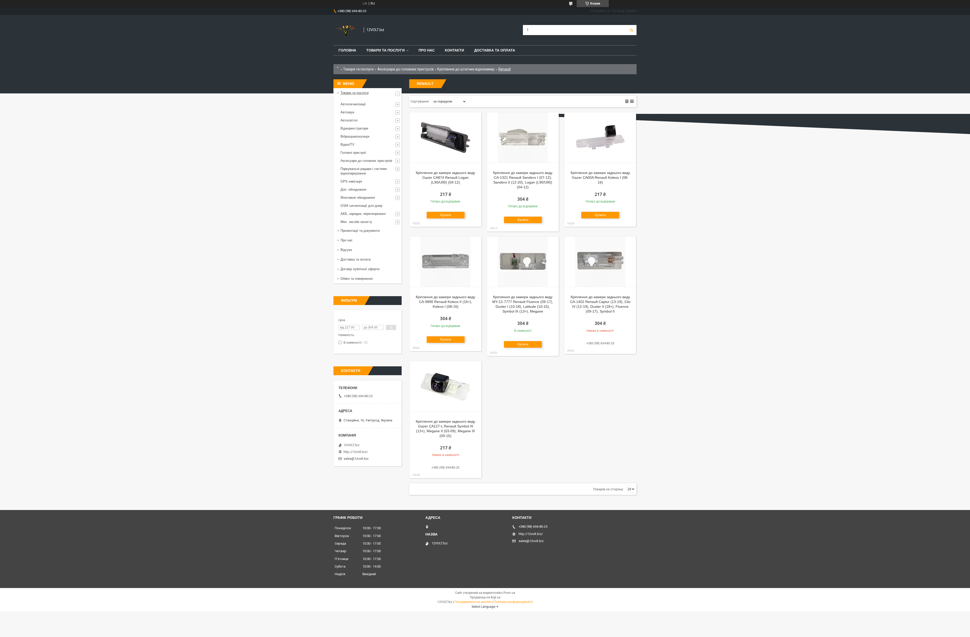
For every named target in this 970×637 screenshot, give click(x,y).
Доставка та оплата (494, 50)
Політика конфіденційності (513, 602)
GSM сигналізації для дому (362, 206)
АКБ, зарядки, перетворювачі (363, 214)
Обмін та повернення (357, 279)
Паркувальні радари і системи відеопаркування (364, 171)
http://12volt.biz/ (356, 452)
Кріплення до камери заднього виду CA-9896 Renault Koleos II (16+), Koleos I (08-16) (445, 302)
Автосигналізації (353, 104)
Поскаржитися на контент (473, 602)
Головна (347, 50)
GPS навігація (351, 181)
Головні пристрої (353, 153)
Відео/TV (347, 144)
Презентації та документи (360, 231)
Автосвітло (349, 120)
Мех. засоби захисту (356, 222)
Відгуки (346, 250)
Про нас (427, 50)
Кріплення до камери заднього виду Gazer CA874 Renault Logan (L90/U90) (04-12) (445, 177)
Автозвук (347, 112)
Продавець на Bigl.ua (485, 597)
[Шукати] (631, 30)
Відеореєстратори (354, 128)
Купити (445, 215)
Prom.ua (509, 593)
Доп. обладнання (353, 189)
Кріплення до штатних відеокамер (466, 69)
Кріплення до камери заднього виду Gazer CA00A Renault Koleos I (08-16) (600, 177)
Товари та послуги (385, 50)
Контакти (454, 50)
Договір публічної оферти (360, 269)
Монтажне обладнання (358, 197)
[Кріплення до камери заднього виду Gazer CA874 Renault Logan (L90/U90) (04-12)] (445, 137)
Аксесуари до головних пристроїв (405, 69)
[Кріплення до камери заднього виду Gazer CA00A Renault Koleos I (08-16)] (600, 137)
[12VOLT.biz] (346, 30)
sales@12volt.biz (356, 459)
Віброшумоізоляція (355, 136)
